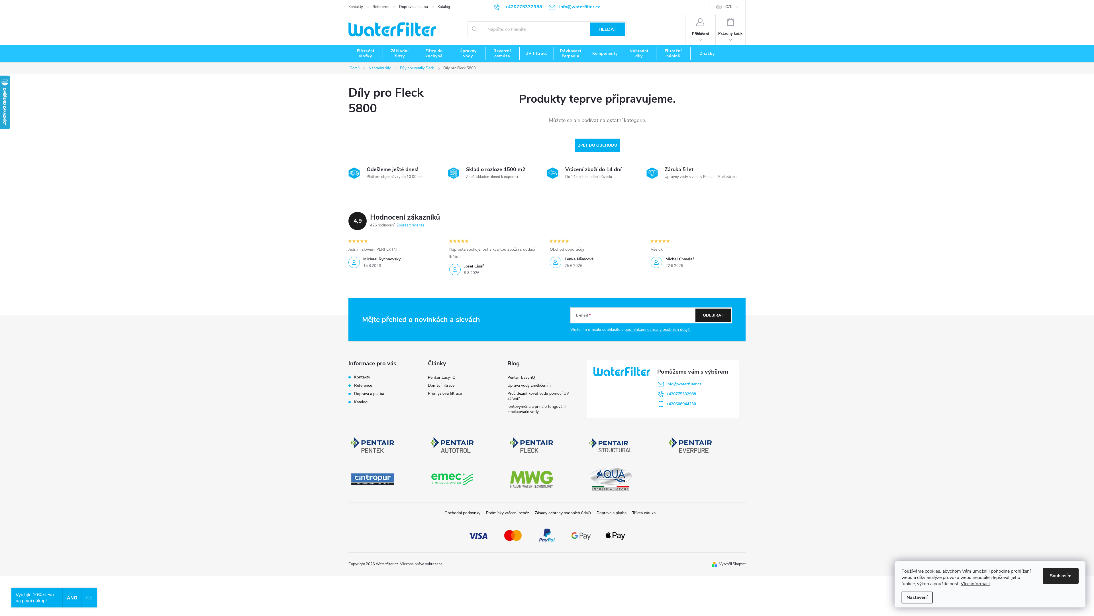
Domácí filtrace (441, 385)
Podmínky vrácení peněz (507, 513)
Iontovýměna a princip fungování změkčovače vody (536, 409)
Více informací (975, 584)
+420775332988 (681, 394)
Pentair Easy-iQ (442, 377)
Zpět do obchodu (597, 145)
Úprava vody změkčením (529, 385)
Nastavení (917, 597)
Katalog (444, 6)
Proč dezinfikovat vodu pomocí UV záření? (538, 396)
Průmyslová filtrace (445, 393)
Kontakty (355, 6)
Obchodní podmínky (462, 513)
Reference (381, 6)
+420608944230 (681, 404)
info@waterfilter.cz (683, 384)
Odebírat (713, 315)
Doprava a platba (413, 6)
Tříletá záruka (644, 513)
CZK (728, 6)
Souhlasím (1060, 576)
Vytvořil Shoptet (732, 564)
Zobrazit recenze (410, 225)
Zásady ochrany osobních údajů (563, 513)
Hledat (608, 29)
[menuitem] (365, 53)
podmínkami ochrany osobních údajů (657, 329)
